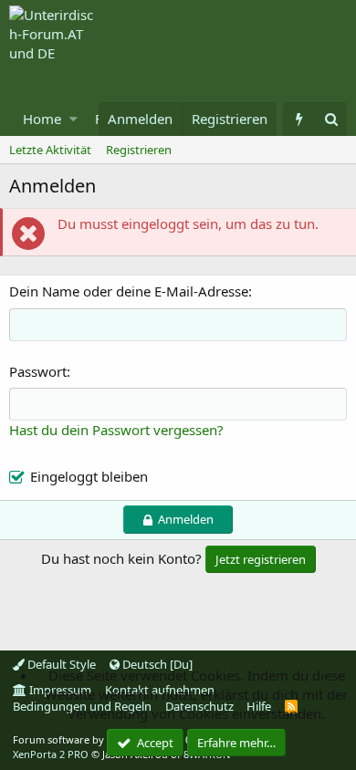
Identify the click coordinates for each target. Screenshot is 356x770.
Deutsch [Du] (156, 664)
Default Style (60, 664)
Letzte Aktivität (50, 149)
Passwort (38, 371)
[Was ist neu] (299, 119)
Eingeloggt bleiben (89, 476)
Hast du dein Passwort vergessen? (116, 430)
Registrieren (139, 149)
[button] (73, 119)
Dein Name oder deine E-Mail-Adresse (128, 291)
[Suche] (331, 119)
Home (42, 118)
